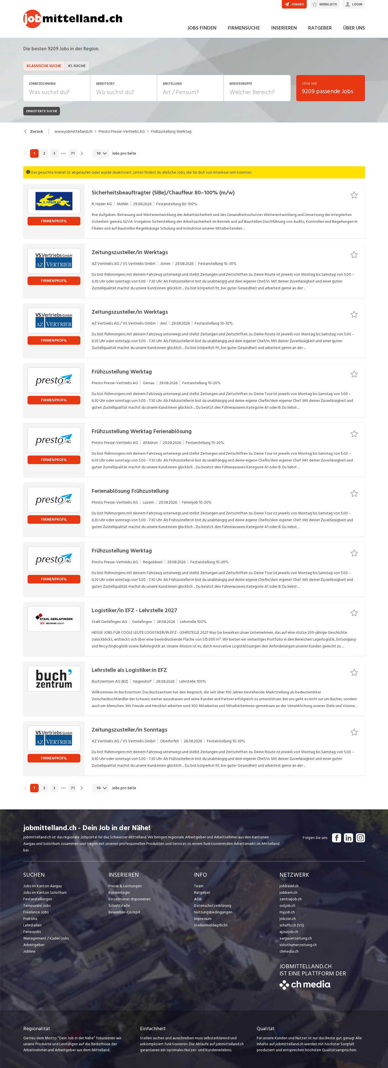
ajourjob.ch (288, 931)
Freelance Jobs (36, 912)
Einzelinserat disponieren (130, 899)
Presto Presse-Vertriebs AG (122, 131)
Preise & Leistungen (125, 886)
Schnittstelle (119, 905)
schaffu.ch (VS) (291, 925)
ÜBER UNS (354, 28)
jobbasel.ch (289, 886)
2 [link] (44, 153)
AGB (198, 899)
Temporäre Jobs (37, 905)
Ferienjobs (32, 931)
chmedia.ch (289, 951)
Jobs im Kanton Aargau (42, 886)
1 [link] (34, 153)
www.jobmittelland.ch (73, 131)
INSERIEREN (284, 28)
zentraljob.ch (290, 899)
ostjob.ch (287, 905)
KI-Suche (76, 66)
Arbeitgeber (33, 945)
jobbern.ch (288, 892)
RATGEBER (320, 28)
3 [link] (54, 153)
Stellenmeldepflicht (211, 925)
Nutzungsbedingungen (213, 912)
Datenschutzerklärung (212, 905)
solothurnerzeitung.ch (298, 945)
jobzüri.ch (287, 918)
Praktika (30, 918)
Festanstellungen (37, 899)
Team (198, 886)
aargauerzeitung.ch (295, 938)
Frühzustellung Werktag (171, 131)
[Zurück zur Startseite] (304, 988)
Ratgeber (202, 892)
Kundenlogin (119, 892)
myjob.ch (287, 912)
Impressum (203, 918)
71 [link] (72, 153)
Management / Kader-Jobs (46, 938)
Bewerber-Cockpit (124, 912)
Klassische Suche (44, 66)
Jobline (29, 951)
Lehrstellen (32, 925)
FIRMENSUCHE (244, 28)
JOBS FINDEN (201, 28)
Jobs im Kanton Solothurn (45, 892)
